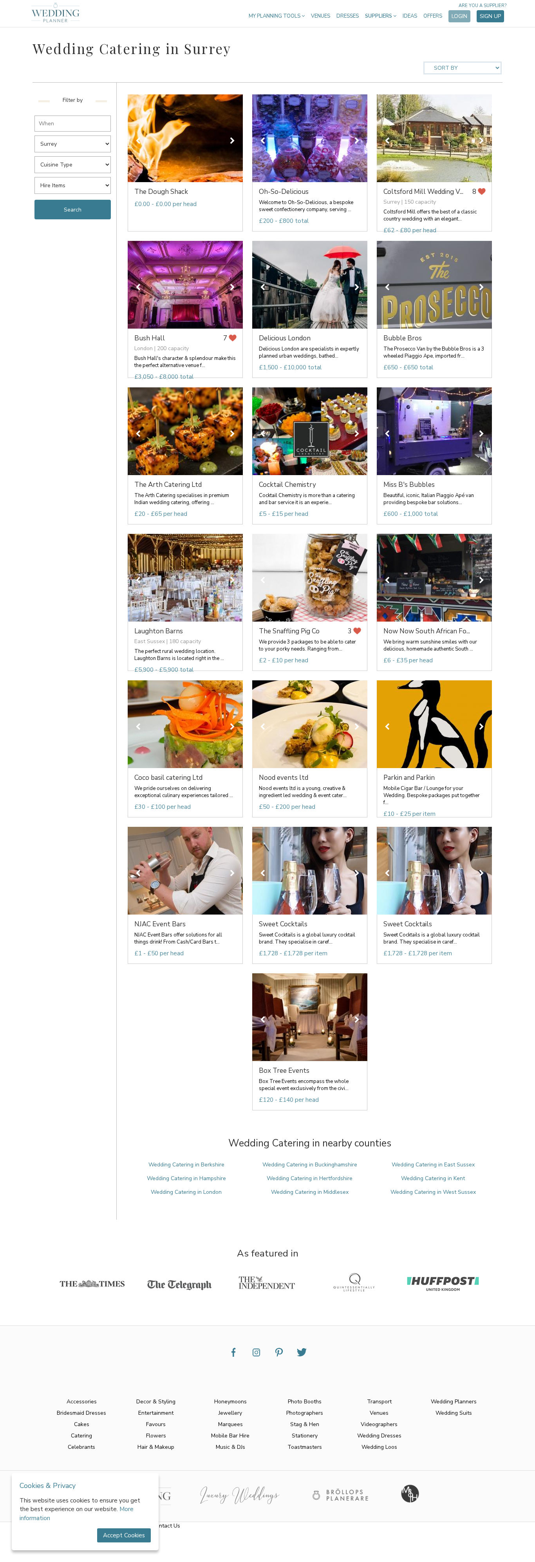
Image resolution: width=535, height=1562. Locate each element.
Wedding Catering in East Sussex (433, 1164)
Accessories (82, 1401)
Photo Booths (305, 1401)
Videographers (379, 1424)
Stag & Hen (304, 1424)
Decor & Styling (155, 1401)
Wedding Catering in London (186, 1192)
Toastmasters (304, 1447)
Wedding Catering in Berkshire (186, 1164)
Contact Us (166, 1525)
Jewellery (230, 1413)
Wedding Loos (379, 1447)
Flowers (156, 1435)
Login (459, 16)
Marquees (230, 1424)
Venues (320, 16)
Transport (379, 1401)
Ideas (410, 16)
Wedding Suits (454, 1413)
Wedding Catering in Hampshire (186, 1178)
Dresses (347, 16)
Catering (81, 1435)
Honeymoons (230, 1401)
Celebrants (81, 1447)
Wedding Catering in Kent (433, 1178)
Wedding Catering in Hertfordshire (309, 1178)
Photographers (304, 1413)
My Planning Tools (275, 16)
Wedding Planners (454, 1401)
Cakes (81, 1424)
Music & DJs (230, 1447)
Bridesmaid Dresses (81, 1413)
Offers (432, 16)
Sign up (490, 16)
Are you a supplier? (482, 6)
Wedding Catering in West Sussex (433, 1192)
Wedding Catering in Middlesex (310, 1192)
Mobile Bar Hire (230, 1435)
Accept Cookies (124, 1535)
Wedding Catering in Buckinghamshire (309, 1164)
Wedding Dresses (379, 1435)
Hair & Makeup (155, 1447)
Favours (156, 1424)
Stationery (305, 1435)
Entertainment (156, 1413)
